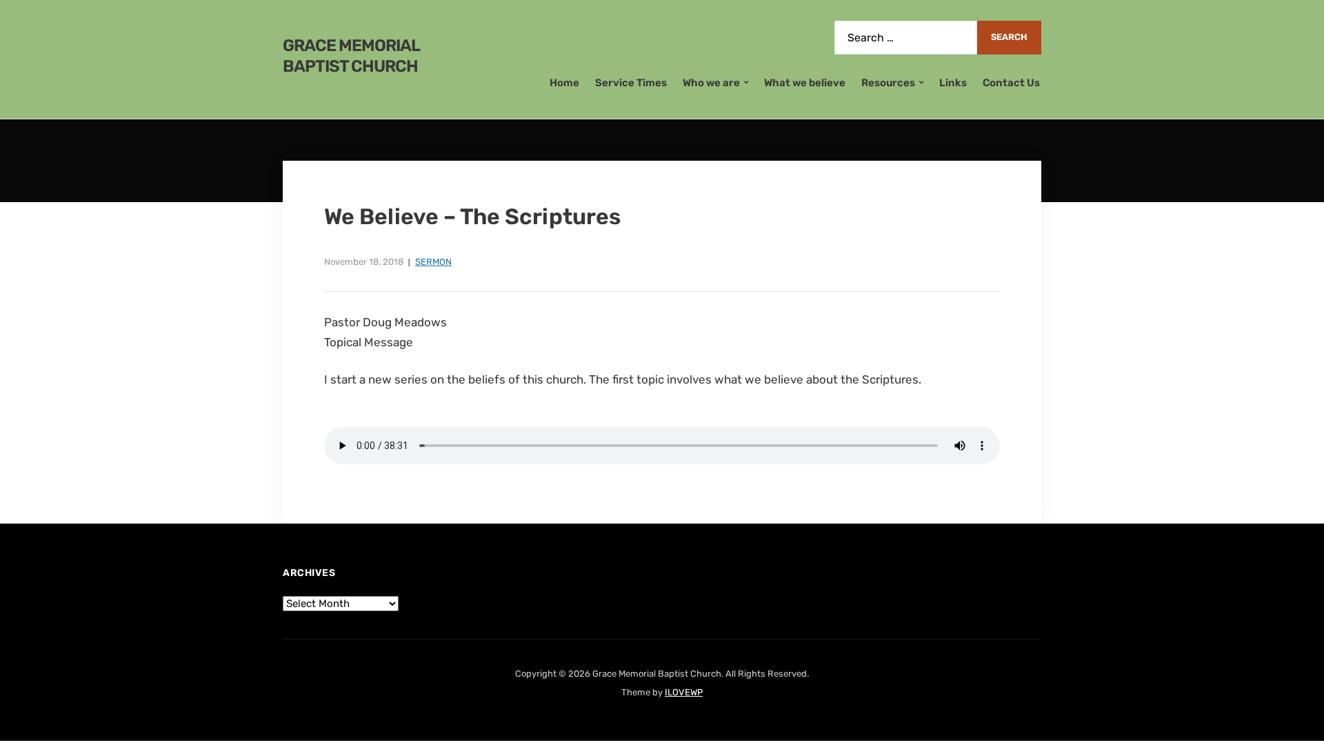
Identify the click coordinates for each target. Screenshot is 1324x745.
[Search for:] (905, 37)
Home (564, 83)
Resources (888, 83)
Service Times (631, 83)
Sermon (433, 262)
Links (953, 83)
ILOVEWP (684, 692)
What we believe (804, 83)
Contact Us (1011, 83)
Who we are (711, 83)
